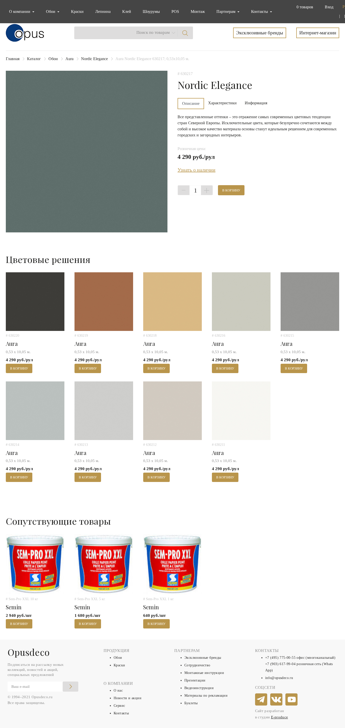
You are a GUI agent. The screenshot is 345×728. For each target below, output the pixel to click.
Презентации (194, 680)
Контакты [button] (260, 11)
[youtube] (291, 699)
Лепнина (103, 11)
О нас (118, 690)
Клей (126, 11)
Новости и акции (127, 698)
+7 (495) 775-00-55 (280, 658)
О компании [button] (20, 11)
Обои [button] (51, 11)
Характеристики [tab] (222, 103)
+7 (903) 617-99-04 (280, 664)
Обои (53, 59)
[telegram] (261, 699)
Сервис (119, 706)
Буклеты (191, 703)
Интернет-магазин (317, 32)
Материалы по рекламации (206, 695)
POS (175, 11)
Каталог (34, 59)
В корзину (231, 190)
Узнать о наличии (196, 170)
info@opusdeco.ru (279, 678)
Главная (12, 59)
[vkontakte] (276, 699)
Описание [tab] (191, 103)
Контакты (121, 713)
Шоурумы (151, 11)
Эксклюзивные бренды (259, 32)
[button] (303, 7)
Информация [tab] (256, 103)
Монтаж (198, 11)
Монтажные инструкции (204, 673)
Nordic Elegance (94, 59)
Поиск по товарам (153, 32)
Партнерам (226, 11)
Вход (329, 7)
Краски (77, 11)
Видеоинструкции (199, 688)
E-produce (279, 717)
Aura (69, 59)
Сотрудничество (197, 665)
